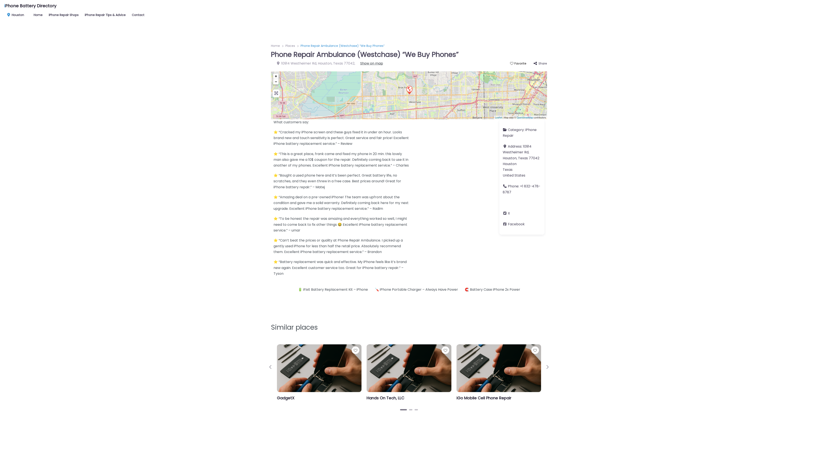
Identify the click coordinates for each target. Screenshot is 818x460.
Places (290, 46)
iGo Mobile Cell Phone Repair (484, 398)
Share (543, 63)
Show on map (371, 63)
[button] (270, 367)
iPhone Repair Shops (64, 15)
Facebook (516, 224)
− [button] (276, 81)
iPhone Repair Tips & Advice (105, 15)
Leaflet (498, 117)
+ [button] (276, 76)
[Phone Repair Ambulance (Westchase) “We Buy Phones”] (409, 90)
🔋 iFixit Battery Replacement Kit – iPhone (333, 289)
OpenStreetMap (525, 117)
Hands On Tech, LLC (385, 398)
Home (38, 15)
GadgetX (285, 398)
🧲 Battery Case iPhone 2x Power (492, 289)
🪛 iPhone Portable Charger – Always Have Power (416, 289)
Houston (17, 15)
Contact (138, 15)
